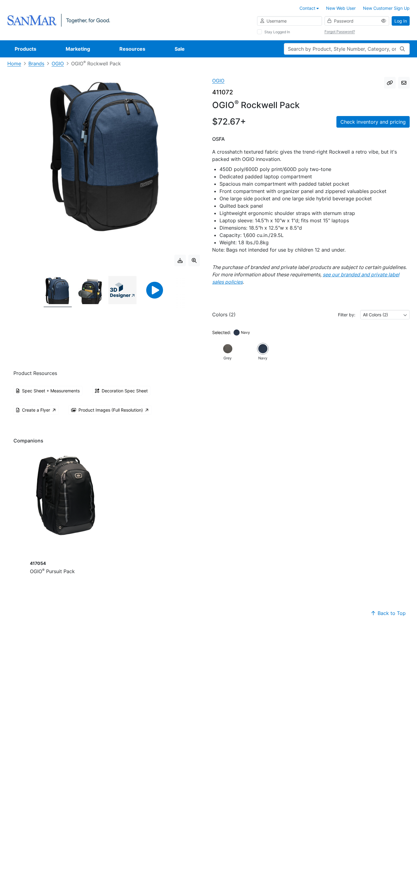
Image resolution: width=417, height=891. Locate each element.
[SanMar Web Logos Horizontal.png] (58, 19)
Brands (36, 63)
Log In (400, 21)
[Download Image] (180, 260)
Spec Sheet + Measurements (51, 390)
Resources (132, 49)
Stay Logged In (277, 32)
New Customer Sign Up (386, 8)
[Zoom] (194, 260)
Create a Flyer (36, 410)
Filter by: (346, 314)
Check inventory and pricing (373, 122)
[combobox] (385, 314)
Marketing (78, 49)
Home (14, 63)
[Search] (402, 49)
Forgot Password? (340, 31)
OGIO (58, 63)
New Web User (341, 8)
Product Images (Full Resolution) (110, 410)
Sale (180, 49)
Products (25, 49)
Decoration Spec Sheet (125, 390)
